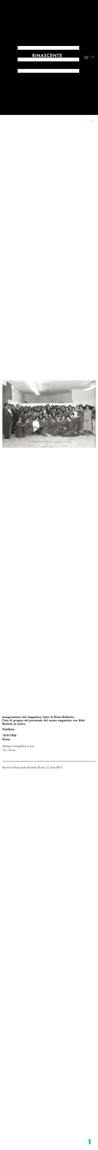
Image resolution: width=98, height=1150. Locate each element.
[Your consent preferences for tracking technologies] (89, 1141)
